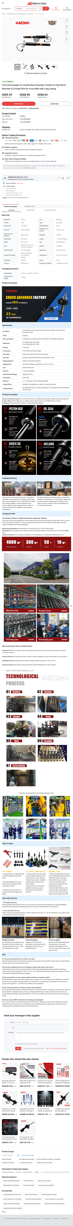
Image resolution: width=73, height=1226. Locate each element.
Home (3, 14)
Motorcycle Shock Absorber (11, 1181)
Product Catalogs (28, 1155)
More (3, 1212)
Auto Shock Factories (31, 1194)
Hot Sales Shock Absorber (26, 1159)
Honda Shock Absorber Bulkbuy (12, 1208)
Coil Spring (57, 1159)
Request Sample (34, 108)
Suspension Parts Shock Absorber (54, 1204)
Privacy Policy (64, 1218)
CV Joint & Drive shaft (25, 1163)
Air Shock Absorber (29, 1185)
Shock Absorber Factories (49, 1194)
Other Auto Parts (29, 1181)
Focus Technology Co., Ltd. (24, 1218)
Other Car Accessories (44, 1181)
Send (18, 1048)
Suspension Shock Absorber (32, 1204)
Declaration (56, 1218)
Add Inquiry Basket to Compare (36, 73)
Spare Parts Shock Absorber (11, 1204)
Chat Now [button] (55, 104)
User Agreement (47, 1218)
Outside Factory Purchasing (44, 1163)
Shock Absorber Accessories (44, 1159)
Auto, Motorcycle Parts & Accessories (16, 14)
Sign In (5, 197)
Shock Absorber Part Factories (12, 1199)
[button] (64, 210)
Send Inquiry (18, 104)
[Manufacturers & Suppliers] (36, 3)
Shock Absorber (40, 14)
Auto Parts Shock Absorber (33, 1199)
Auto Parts (31, 14)
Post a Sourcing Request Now (57, 1048)
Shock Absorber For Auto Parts (54, 1199)
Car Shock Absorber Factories (12, 1194)
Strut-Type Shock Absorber (46, 1185)
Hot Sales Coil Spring (8, 1163)
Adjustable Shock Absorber (11, 1185)
